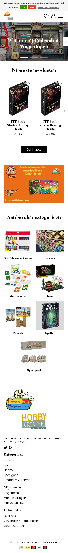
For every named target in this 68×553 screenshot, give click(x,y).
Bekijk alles (34, 149)
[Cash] (21, 547)
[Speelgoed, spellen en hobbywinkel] (8, 16)
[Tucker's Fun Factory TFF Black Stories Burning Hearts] (18, 99)
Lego (50, 296)
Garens (50, 258)
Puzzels (18, 333)
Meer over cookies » (48, 7)
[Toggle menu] (60, 16)
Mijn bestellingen (15, 498)
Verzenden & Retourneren (21, 521)
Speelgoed (34, 370)
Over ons (10, 516)
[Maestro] (45, 547)
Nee (32, 7)
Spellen (50, 333)
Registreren (11, 493)
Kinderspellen (18, 296)
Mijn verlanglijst (14, 502)
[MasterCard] (33, 547)
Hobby (8, 470)
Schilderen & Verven (18, 258)
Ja (23, 7)
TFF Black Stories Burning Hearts (18, 125)
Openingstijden (14, 525)
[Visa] (39, 547)
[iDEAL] (27, 547)
